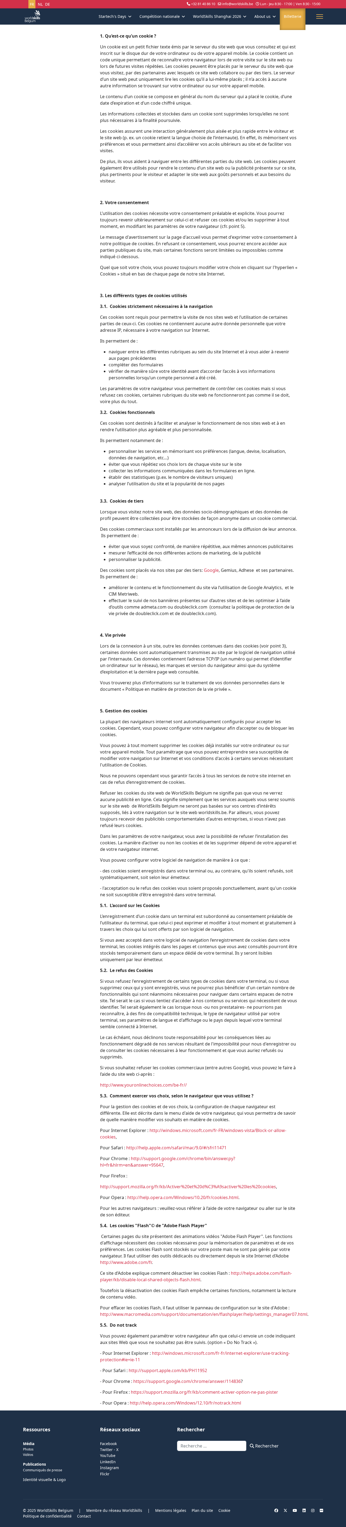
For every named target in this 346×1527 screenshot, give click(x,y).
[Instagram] (312, 1510)
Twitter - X (109, 1449)
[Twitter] (285, 1510)
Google (211, 570)
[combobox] (212, 1446)
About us (262, 16)
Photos (28, 1449)
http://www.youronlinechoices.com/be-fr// (143, 1085)
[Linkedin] (304, 1510)
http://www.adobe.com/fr (126, 1262)
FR (32, 4)
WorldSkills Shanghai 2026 (217, 16)
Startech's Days (112, 16)
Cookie (224, 1510)
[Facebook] (276, 1510)
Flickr (104, 1473)
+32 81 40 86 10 (203, 4)
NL (40, 4)
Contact (84, 1516)
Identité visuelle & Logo (44, 1479)
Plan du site (202, 1510)
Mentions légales (170, 1510)
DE (47, 4)
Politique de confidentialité (47, 1516)
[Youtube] (295, 1510)
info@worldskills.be (237, 4)
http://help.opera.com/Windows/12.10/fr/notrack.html (185, 1403)
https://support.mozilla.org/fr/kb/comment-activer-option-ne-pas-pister (204, 1392)
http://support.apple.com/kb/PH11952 (168, 1370)
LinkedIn (108, 1461)
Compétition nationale (159, 16)
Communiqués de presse (42, 1470)
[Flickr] (321, 1510)
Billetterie (292, 16)
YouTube (107, 1455)
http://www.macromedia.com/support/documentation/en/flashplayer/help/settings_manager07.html (203, 1314)
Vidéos (28, 1454)
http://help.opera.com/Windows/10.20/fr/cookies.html (182, 1197)
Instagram (109, 1467)
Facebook (108, 1443)
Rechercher (266, 1446)
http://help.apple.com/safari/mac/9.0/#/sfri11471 (176, 1148)
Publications (34, 1464)
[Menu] (319, 16)
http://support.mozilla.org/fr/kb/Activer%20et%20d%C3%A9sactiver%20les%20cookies (188, 1187)
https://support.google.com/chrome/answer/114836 (187, 1381)
